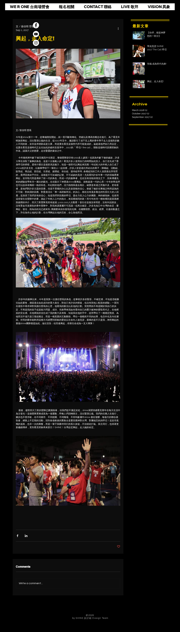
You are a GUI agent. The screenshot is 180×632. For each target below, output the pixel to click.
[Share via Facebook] (17, 535)
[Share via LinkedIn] (26, 535)
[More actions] (118, 28)
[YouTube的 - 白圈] (36, 34)
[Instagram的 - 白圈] (36, 43)
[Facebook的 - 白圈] (36, 25)
